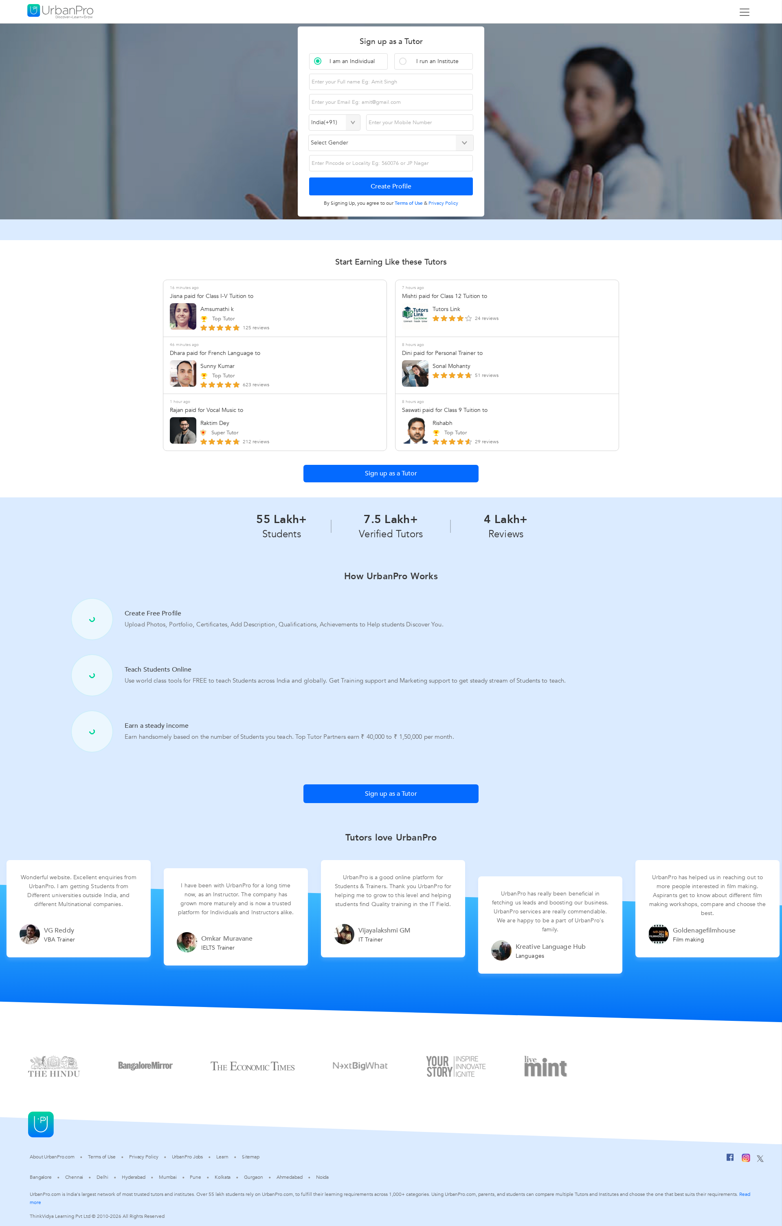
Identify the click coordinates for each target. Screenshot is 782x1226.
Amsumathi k (217, 309)
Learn (222, 1157)
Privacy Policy (143, 1157)
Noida (322, 1177)
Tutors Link (446, 309)
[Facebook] (730, 1159)
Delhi (102, 1177)
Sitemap (250, 1157)
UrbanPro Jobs (187, 1157)
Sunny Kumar (217, 366)
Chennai (74, 1177)
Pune (195, 1177)
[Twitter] (760, 1159)
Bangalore (41, 1177)
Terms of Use (102, 1157)
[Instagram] (746, 1159)
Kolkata (223, 1177)
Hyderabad (133, 1177)
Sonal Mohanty (451, 366)
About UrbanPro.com (52, 1157)
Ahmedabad (290, 1177)
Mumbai (167, 1177)
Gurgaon (253, 1177)
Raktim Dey (214, 423)
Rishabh (443, 423)
